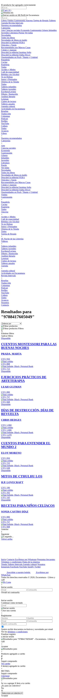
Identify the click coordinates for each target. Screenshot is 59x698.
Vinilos (10, 20)
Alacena (29, 20)
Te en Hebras (7, 77)
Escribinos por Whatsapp (26, 559)
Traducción (6, 114)
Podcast (4, 118)
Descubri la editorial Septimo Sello (16, 52)
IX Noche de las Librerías (12, 239)
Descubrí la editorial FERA (13, 42)
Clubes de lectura (8, 101)
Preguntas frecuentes (46, 559)
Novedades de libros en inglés (14, 40)
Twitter (37, 567)
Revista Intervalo (16, 23)
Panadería (5, 60)
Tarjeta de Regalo (41, 20)
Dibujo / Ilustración (9, 94)
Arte (3, 30)
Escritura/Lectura (8, 91)
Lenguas (5, 99)
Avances (5, 131)
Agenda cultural (8, 106)
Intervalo (19, 564)
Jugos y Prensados (9, 79)
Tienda (4, 564)
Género (45, 30)
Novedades (6, 35)
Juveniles (5, 33)
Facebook (14, 567)
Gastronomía (20, 20)
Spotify (31, 567)
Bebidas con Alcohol (10, 74)
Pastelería (5, 65)
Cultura (4, 126)
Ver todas (29, 33)
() (9, 10)
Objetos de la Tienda (10, 82)
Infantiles (53, 30)
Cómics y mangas (8, 50)
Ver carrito (5, 663)
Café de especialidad (10, 72)
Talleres (52, 20)
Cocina (4, 62)
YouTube (5, 123)
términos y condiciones (18, 632)
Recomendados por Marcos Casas (15, 47)
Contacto (5, 305)
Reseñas (4, 111)
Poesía (22, 33)
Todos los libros (8, 38)
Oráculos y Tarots (8, 45)
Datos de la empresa (31, 562)
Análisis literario (8, 96)
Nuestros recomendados (11, 25)
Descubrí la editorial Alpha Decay (15, 55)
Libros (4, 20)
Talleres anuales (8, 104)
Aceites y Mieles (8, 69)
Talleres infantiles (8, 87)
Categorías (5, 28)
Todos (3, 67)
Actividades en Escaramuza (13, 109)
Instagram (5, 567)
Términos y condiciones (11, 562)
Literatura (14, 33)
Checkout (5, 676)
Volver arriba (6, 539)
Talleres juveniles (8, 89)
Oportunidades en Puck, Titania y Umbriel (19, 57)
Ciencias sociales (13, 30)
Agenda (5, 23)
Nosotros (5, 302)
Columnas (5, 116)
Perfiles (4, 121)
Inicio (3, 559)
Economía (25, 30)
